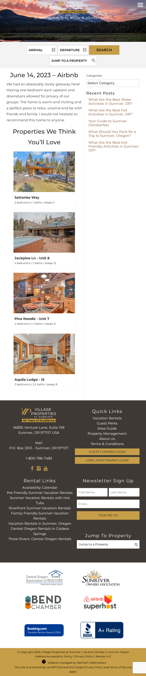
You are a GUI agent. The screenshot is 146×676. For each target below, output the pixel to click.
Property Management (107, 434)
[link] (44, 180)
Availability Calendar (39, 488)
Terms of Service (121, 667)
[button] (140, 14)
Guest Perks (107, 423)
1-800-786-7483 (39, 458)
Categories (94, 75)
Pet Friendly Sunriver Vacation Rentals (40, 493)
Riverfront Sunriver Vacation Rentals (40, 508)
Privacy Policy (84, 656)
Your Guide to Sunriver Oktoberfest (107, 123)
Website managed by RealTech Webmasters (77, 662)
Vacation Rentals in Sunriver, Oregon (39, 523)
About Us (107, 439)
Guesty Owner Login (107, 452)
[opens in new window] (32, 469)
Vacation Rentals (107, 418)
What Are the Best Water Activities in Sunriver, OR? (110, 102)
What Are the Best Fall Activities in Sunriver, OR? (110, 112)
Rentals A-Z (103, 656)
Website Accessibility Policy (53, 656)
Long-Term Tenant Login (107, 460)
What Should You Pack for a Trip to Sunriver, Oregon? (112, 134)
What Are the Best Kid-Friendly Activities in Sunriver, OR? (113, 146)
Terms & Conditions (107, 444)
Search (104, 50)
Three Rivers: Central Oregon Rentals (39, 539)
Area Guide (107, 428)
